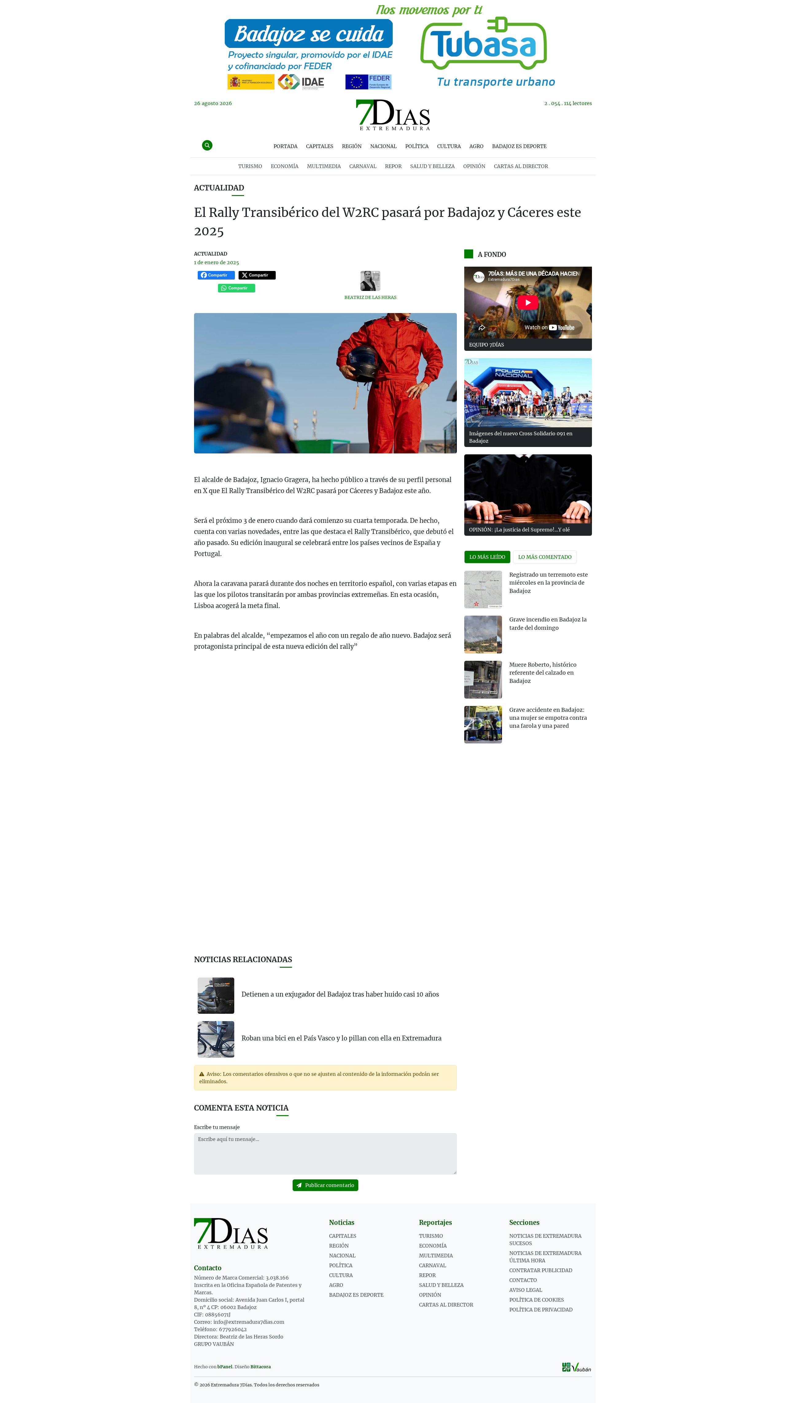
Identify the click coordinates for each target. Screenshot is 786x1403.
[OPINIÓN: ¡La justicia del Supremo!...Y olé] (528, 488)
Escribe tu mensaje (217, 1127)
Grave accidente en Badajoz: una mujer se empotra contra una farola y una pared (548, 718)
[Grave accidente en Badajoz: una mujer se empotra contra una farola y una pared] (483, 725)
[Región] (393, 46)
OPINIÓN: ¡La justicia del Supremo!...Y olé (519, 530)
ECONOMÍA (284, 166)
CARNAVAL (362, 166)
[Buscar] (207, 145)
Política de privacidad (541, 1310)
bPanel (224, 1367)
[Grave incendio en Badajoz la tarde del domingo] (483, 634)
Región (352, 146)
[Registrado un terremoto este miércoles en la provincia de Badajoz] (483, 590)
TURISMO (250, 166)
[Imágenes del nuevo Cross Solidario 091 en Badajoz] (528, 392)
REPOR (393, 166)
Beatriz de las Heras (370, 297)
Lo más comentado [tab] (545, 557)
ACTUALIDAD (219, 188)
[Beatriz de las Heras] (370, 281)
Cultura (449, 146)
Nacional (383, 146)
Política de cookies (536, 1300)
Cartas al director (521, 166)
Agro (476, 146)
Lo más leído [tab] (487, 557)
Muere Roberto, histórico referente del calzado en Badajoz (543, 672)
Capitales (319, 146)
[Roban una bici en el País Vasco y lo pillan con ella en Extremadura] (216, 1039)
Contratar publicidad (540, 1270)
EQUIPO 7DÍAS (486, 345)
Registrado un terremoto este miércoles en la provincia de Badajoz (548, 582)
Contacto (523, 1280)
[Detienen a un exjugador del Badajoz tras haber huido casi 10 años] (216, 996)
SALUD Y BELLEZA (432, 166)
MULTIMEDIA (324, 166)
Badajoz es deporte (519, 146)
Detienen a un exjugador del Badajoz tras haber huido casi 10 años (340, 994)
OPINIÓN (474, 166)
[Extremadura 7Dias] (393, 115)
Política (417, 146)
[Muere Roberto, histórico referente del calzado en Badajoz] (483, 680)
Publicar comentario (329, 1185)
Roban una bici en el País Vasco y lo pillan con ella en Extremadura (342, 1038)
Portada (286, 146)
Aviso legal (525, 1290)
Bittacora (261, 1367)
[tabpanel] (528, 661)
